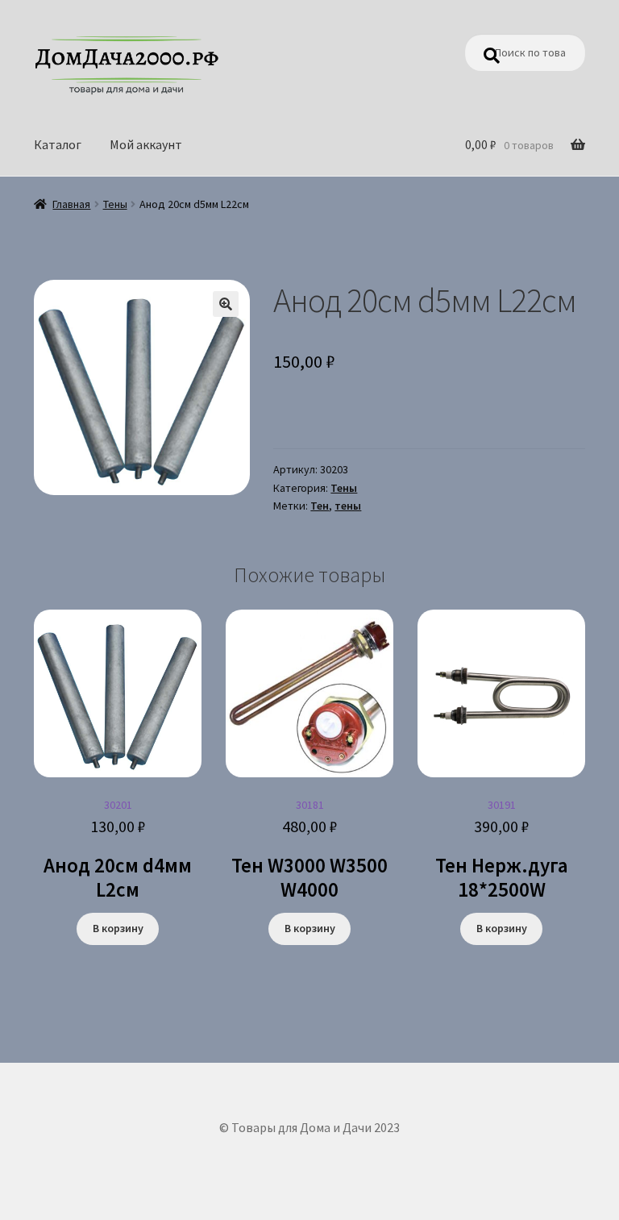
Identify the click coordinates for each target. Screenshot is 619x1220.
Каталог (57, 144)
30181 (309, 849)
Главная (71, 204)
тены (347, 505)
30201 (118, 849)
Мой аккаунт (146, 144)
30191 (501, 849)
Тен (319, 505)
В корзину (118, 928)
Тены (115, 204)
